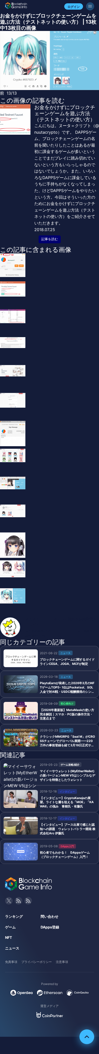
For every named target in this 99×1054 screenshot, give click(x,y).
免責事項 (11, 962)
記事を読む (49, 239)
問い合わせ (49, 916)
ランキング (14, 916)
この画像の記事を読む (32, 100)
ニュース (12, 948)
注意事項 (62, 962)
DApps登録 (50, 927)
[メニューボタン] (90, 6)
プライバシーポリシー (36, 962)
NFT (8, 937)
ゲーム (10, 927)
